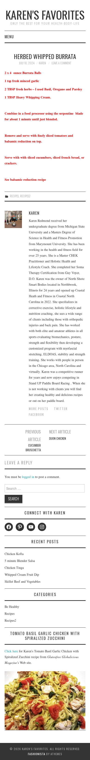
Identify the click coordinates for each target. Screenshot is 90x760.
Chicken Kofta (14, 554)
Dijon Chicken (57, 438)
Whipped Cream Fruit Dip (22, 574)
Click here (11, 651)
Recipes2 (25, 196)
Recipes (14, 196)
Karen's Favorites (45, 14)
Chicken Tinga (14, 567)
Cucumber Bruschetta (33, 447)
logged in (28, 477)
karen (42, 63)
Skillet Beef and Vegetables (22, 581)
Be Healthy (12, 606)
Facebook (36, 414)
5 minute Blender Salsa (20, 560)
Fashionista (36, 754)
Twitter (61, 409)
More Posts (38, 409)
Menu (9, 36)
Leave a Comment (61, 63)
